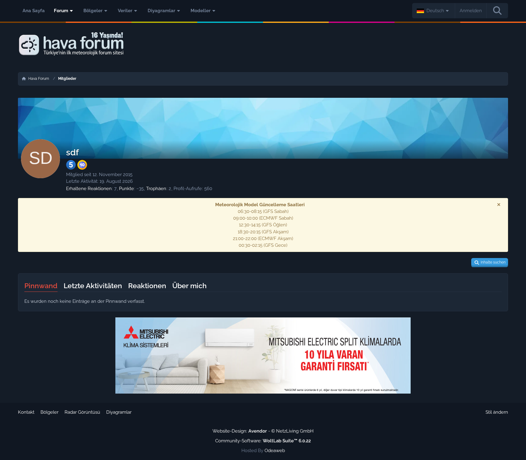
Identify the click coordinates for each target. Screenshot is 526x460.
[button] (433, 10)
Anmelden (471, 10)
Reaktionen (147, 285)
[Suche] (497, 10)
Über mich (189, 285)
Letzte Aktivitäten (93, 285)
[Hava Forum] (263, 44)
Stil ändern (497, 412)
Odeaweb (275, 450)
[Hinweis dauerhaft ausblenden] (499, 204)
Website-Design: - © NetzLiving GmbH (263, 431)
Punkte (126, 188)
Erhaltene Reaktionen (89, 188)
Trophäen (156, 188)
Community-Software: (263, 441)
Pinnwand (41, 285)
